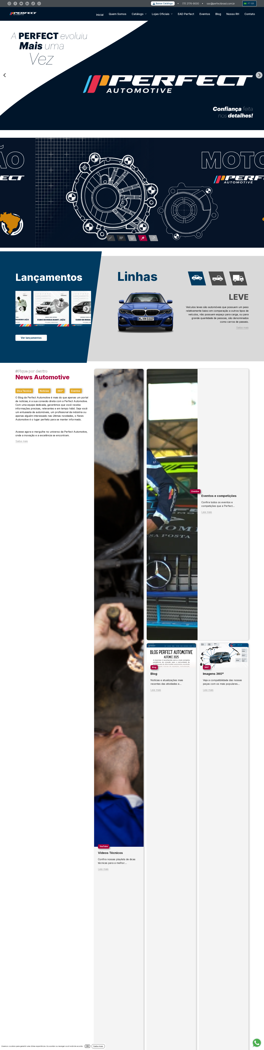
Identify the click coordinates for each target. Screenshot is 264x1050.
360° (60, 391)
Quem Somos (117, 14)
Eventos (205, 14)
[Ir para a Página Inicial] (22, 18)
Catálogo (137, 14)
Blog (218, 14)
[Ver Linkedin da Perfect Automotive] (27, 3)
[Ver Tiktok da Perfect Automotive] (33, 3)
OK (87, 1046)
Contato (249, 14)
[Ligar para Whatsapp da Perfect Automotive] (39, 3)
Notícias (44, 391)
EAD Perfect (186, 14)
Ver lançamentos (31, 337)
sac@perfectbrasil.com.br (221, 3)
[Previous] (5, 75)
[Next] (259, 75)
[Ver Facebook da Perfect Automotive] (15, 3)
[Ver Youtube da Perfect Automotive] (21, 3)
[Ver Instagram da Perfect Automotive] (9, 3)
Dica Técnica (24, 391)
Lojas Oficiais (160, 14)
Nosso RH (232, 14)
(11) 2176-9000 (190, 3)
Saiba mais (242, 327)
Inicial (99, 14)
